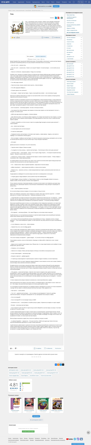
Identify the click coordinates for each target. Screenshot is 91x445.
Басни (43, 2)
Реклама (32, 440)
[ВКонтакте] (56, 365)
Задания (61, 438)
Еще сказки (36, 416)
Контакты (47, 440)
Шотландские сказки (13, 370)
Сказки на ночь (70, 41)
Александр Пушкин (71, 81)
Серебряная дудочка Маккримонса (71, 17)
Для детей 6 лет (70, 72)
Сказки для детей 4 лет (26, 370)
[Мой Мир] (61, 365)
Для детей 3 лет (70, 65)
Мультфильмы (54, 438)
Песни (52, 2)
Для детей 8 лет (70, 76)
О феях (68, 54)
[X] (63, 365)
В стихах (69, 48)
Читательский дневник (13, 440)
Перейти (56, 6)
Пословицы (43, 438)
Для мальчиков (70, 50)
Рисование (37, 438)
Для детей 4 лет (70, 68)
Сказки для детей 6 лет (51, 370)
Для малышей (70, 63)
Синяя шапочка (70, 22)
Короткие (69, 43)
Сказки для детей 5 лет (38, 370)
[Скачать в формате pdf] (58, 18)
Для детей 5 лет (70, 56)
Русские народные (71, 37)
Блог (70, 2)
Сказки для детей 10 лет (52, 372)
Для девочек (70, 52)
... (73, 2)
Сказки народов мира (14, 375)
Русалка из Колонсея (71, 20)
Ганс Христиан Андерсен (72, 92)
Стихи (47, 2)
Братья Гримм (70, 83)
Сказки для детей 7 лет (14, 372)
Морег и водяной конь (72, 30)
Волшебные (69, 39)
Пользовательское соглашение (58, 440)
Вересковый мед (70, 15)
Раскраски (64, 2)
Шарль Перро (70, 85)
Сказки (14, 2)
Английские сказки (34, 375)
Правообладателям (39, 440)
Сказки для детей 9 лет (39, 372)
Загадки (58, 2)
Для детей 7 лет (70, 74)
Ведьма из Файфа (71, 28)
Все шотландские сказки (35, 419)
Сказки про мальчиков (46, 375)
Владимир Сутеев (71, 90)
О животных (69, 46)
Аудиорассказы (36, 2)
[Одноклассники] (58, 365)
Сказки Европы (24, 375)
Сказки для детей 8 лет (27, 372)
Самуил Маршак (70, 94)
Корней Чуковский (71, 87)
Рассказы (28, 2)
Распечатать (58, 348)
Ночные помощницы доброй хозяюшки (73, 25)
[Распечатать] (62, 18)
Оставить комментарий (28, 431)
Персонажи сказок (24, 440)
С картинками (70, 58)
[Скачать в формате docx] (56, 18)
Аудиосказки (21, 2)
